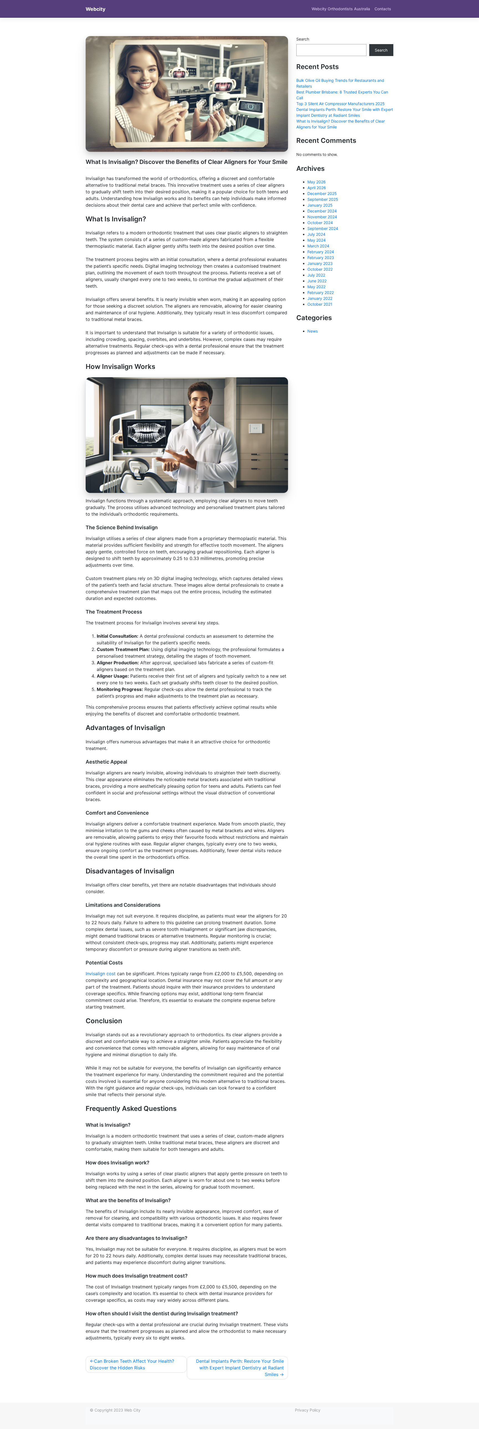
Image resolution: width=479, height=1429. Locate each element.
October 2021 (319, 304)
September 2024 (322, 228)
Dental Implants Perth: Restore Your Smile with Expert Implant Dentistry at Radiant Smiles (240, 1367)
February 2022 (320, 292)
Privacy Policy (307, 1410)
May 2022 (316, 286)
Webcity (95, 9)
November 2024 (322, 216)
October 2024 (320, 222)
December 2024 (322, 211)
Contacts (382, 8)
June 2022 (317, 280)
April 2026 (316, 187)
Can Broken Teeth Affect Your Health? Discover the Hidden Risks (132, 1364)
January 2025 (320, 205)
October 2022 (320, 269)
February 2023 (320, 257)
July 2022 (316, 275)
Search (302, 39)
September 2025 (322, 199)
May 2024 (316, 240)
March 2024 (318, 246)
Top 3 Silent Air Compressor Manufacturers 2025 (340, 103)
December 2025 (322, 193)
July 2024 (316, 234)
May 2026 (316, 181)
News (312, 331)
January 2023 (320, 263)
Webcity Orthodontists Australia (341, 8)
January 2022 (319, 298)
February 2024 (320, 251)
